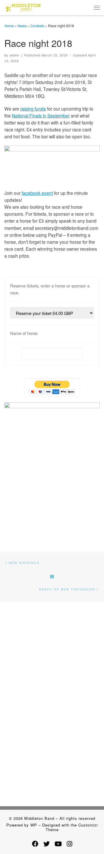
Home (9, 25)
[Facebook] (35, 843)
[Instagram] (69, 843)
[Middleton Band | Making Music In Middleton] (23, 7)
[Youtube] (58, 843)
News (22, 25)
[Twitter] (46, 843)
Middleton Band (39, 818)
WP (33, 825)
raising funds (33, 108)
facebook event (37, 193)
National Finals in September (41, 115)
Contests (37, 25)
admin (14, 55)
